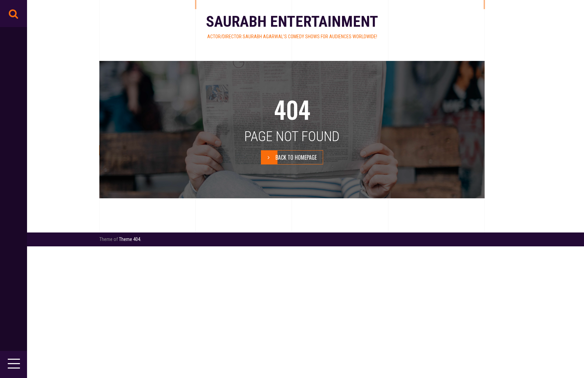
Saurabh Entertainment (292, 21)
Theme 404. (130, 239)
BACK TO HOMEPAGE (296, 157)
